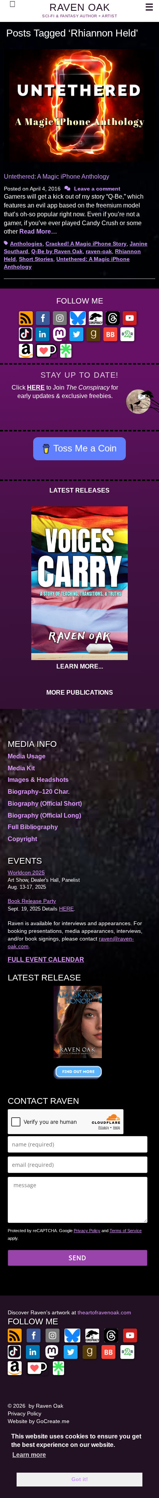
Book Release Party (32, 901)
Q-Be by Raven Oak (57, 251)
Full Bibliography (33, 827)
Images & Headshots (38, 779)
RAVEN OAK (79, 7)
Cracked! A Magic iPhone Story (86, 244)
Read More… (38, 231)
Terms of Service (126, 1230)
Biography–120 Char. (38, 791)
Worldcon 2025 (26, 872)
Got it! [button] (79, 1479)
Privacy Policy (87, 1230)
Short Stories (36, 259)
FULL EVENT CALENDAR (46, 959)
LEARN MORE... (79, 666)
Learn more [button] (29, 1455)
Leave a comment (97, 189)
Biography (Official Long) (44, 815)
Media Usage (27, 756)
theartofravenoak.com (104, 1312)
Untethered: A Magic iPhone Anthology (56, 176)
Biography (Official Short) (45, 803)
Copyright (22, 839)
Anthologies (26, 244)
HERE (36, 387)
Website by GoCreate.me (38, 1421)
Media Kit (21, 768)
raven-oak (99, 251)
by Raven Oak (46, 1406)
